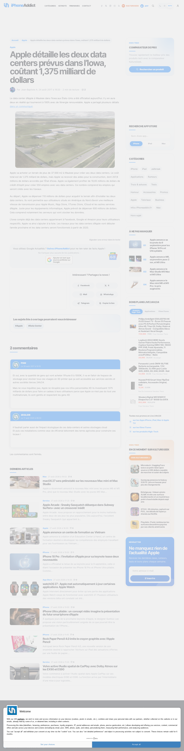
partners (21, 719)
